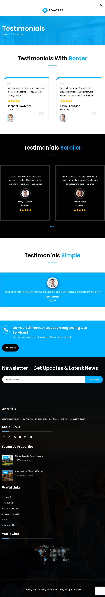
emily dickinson (70, 106)
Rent (5, 457)
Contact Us (10, 348)
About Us (8, 503)
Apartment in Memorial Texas (29, 471)
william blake (80, 202)
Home (5, 34)
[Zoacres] (52, 10)
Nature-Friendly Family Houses (29, 456)
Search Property (11, 514)
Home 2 (7, 497)
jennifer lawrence (20, 106)
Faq (5, 520)
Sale (5, 472)
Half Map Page (11, 508)
